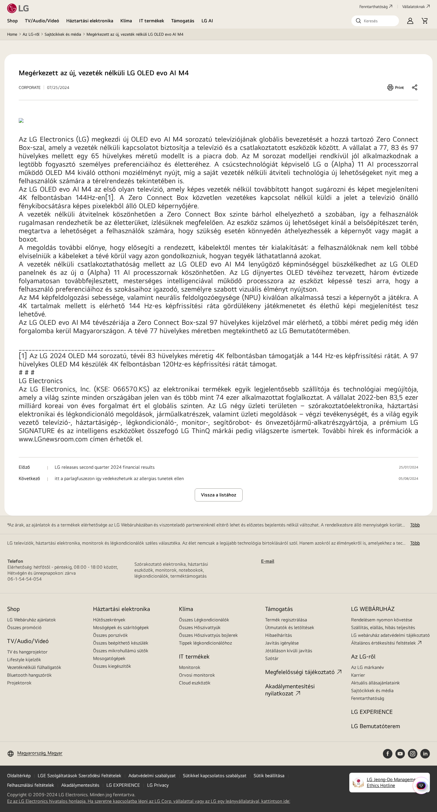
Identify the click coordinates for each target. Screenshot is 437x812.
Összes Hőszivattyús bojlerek (208, 635)
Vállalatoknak (413, 6)
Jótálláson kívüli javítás (288, 650)
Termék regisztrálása (286, 620)
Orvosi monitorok (197, 675)
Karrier (358, 675)
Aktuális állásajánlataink (375, 683)
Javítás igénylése (282, 643)
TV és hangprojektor (27, 652)
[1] (109, 197)
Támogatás (182, 20)
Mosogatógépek (109, 658)
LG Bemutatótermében (314, 330)
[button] (375, 20)
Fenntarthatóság (373, 6)
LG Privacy (158, 785)
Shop (12, 20)
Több (415, 525)
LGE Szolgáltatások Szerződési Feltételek (79, 775)
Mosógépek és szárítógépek (121, 627)
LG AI (207, 20)
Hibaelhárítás (278, 635)
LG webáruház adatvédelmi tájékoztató (390, 635)
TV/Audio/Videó (42, 20)
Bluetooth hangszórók (29, 675)
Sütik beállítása (269, 775)
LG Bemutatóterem (375, 725)
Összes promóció (24, 627)
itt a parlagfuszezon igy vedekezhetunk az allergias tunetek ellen (119, 478)
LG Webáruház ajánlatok (31, 620)
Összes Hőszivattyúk (200, 627)
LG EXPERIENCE (372, 711)
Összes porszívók (110, 635)
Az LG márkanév (367, 667)
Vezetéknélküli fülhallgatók (34, 667)
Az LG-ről (31, 34)
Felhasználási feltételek (30, 785)
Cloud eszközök (194, 683)
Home (12, 34)
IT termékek (151, 20)
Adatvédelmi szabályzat (152, 775)
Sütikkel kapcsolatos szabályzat (214, 775)
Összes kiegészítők (112, 666)
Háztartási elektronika (89, 20)
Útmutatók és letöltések (289, 627)
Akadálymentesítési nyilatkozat (290, 690)
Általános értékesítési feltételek (383, 643)
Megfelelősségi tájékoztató (300, 671)
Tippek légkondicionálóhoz (205, 643)
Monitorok (189, 667)
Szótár (272, 658)
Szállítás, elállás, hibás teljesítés (383, 627)
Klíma (126, 20)
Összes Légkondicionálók (204, 620)
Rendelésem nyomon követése (381, 620)
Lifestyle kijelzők (24, 659)
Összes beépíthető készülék (120, 643)
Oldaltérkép (19, 775)
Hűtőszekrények (109, 620)
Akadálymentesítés (80, 785)
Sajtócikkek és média (63, 34)
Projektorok (19, 683)
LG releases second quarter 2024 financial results (105, 467)
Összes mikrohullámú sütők (120, 650)
